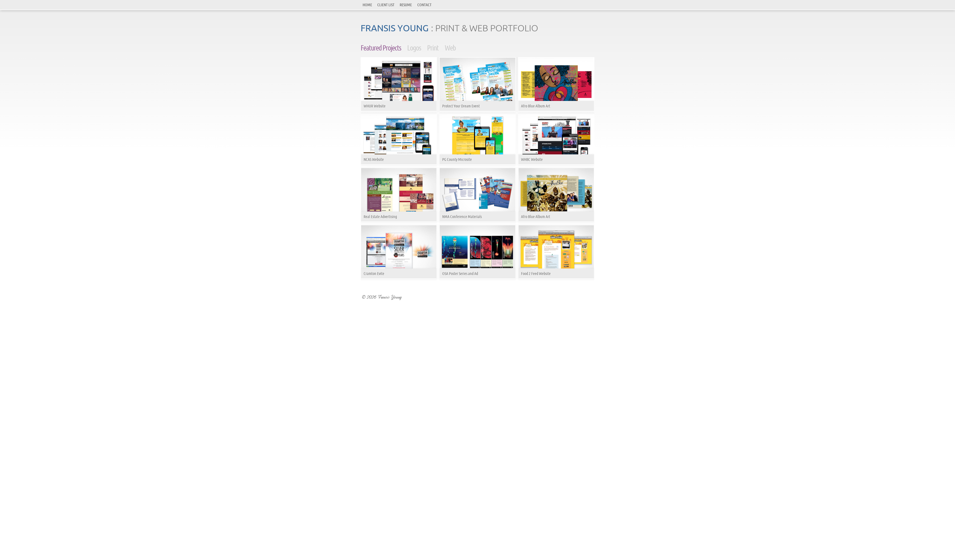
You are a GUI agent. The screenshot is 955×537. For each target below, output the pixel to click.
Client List (385, 4)
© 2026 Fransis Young (382, 297)
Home (367, 4)
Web (450, 48)
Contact (424, 4)
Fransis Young (395, 28)
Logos (414, 48)
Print (432, 48)
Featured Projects (381, 48)
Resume (406, 4)
